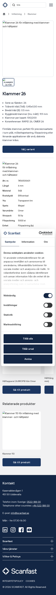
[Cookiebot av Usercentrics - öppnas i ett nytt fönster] (39, 233)
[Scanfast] (4, 14)
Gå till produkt (21, 389)
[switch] (48, 305)
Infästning (17, 14)
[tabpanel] (28, 49)
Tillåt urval (28, 349)
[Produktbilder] (28, 53)
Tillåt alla (28, 338)
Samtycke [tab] (10, 241)
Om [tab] (46, 241)
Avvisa (28, 359)
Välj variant (28, 149)
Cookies (30, 581)
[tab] (8, 82)
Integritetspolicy (12, 581)
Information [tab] (28, 241)
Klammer (32, 14)
